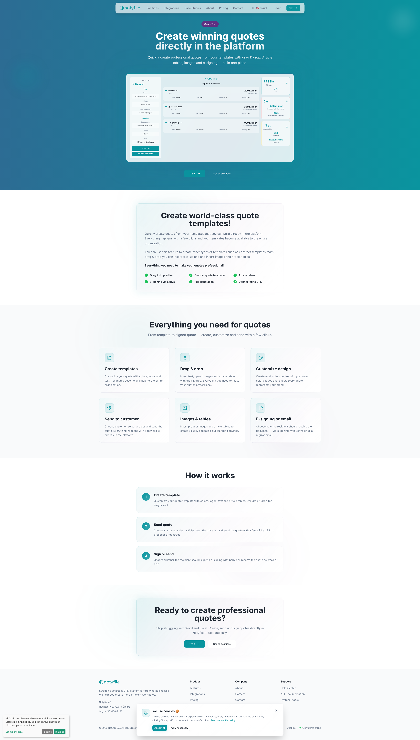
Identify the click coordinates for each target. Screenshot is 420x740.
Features (195, 688)
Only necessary (179, 727)
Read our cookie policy (223, 720)
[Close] (276, 710)
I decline (47, 731)
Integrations (171, 8)
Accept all (159, 727)
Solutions (153, 8)
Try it (192, 173)
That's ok (59, 731)
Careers (240, 694)
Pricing (223, 8)
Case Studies (192, 8)
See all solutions (222, 173)
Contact (238, 8)
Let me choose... (14, 731)
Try (291, 8)
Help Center (288, 688)
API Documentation (293, 694)
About (210, 8)
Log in (278, 8)
